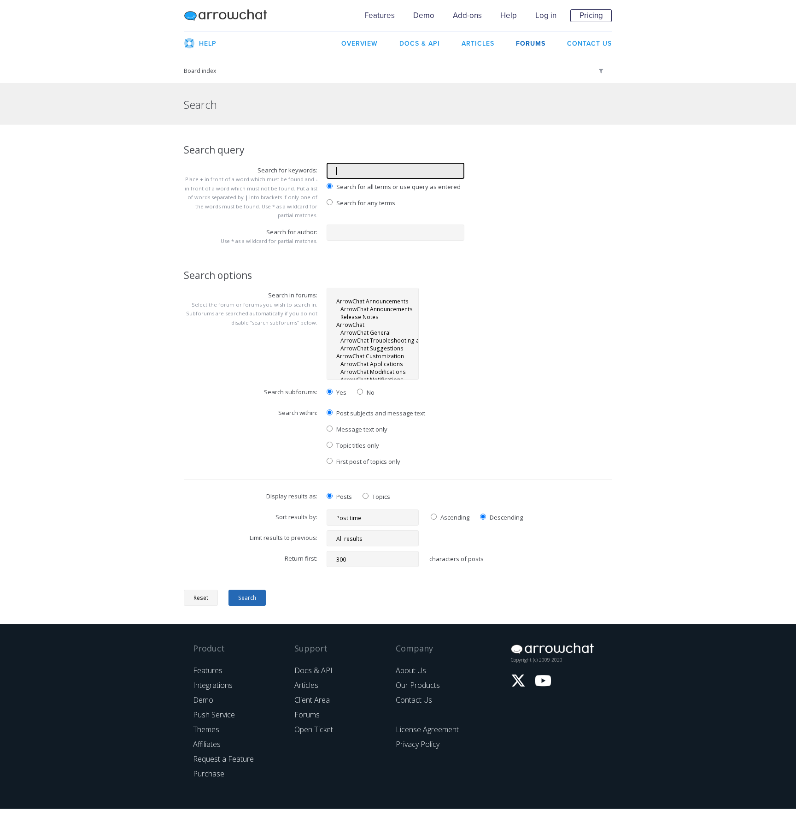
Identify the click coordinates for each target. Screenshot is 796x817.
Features (379, 15)
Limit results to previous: (283, 537)
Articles (306, 685)
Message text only (361, 429)
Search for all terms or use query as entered (398, 187)
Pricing (591, 15)
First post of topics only (367, 461)
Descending (505, 517)
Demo (423, 15)
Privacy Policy (417, 744)
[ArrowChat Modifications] (372, 372)
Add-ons (467, 15)
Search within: (297, 412)
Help (508, 15)
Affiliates (207, 744)
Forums (307, 715)
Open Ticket (313, 729)
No (370, 392)
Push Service (214, 715)
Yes (340, 392)
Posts (343, 496)
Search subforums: (290, 392)
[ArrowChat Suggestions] (372, 348)
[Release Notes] (372, 317)
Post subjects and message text (380, 413)
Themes (206, 729)
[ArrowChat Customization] (372, 356)
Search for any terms (365, 203)
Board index (200, 71)
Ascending (454, 517)
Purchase (208, 774)
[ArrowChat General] (372, 333)
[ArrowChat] (372, 325)
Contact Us (414, 700)
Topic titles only (357, 445)
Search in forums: (292, 295)
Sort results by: (296, 517)
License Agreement (427, 729)
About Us (411, 670)
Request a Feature (223, 759)
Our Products (418, 685)
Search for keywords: (287, 170)
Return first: (301, 558)
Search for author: (291, 232)
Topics (380, 496)
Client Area (312, 700)
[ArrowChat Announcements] (372, 301)
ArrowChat (231, 15)
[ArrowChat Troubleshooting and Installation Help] (372, 340)
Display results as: (291, 496)
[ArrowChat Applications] (372, 364)
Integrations (213, 685)
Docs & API (313, 670)
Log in (545, 15)
